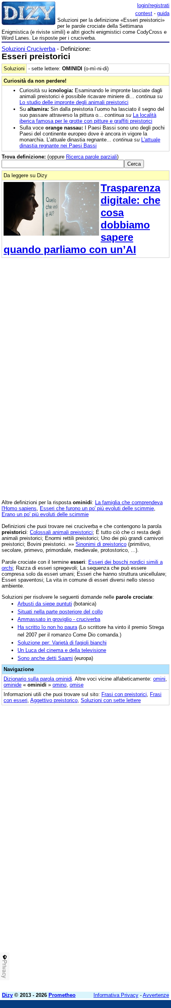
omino (59, 685)
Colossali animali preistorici (61, 532)
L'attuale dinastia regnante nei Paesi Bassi (89, 143)
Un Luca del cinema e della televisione (61, 650)
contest (143, 13)
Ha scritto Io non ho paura (47, 627)
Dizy (7, 995)
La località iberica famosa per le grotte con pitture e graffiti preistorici (87, 118)
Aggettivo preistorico (54, 700)
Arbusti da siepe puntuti (44, 604)
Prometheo (62, 995)
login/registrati (153, 5)
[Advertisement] (85, 900)
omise (77, 685)
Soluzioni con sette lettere (111, 700)
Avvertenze (156, 995)
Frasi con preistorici (124, 694)
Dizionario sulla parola (38, 679)
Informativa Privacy (115, 995)
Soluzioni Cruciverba (28, 48)
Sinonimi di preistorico (101, 544)
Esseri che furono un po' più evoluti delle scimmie (97, 508)
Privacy (5, 969)
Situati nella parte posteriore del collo (60, 612)
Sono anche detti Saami (45, 658)
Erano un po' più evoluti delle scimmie (45, 514)
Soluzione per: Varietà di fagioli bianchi (62, 643)
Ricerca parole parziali (91, 157)
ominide (12, 685)
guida (163, 13)
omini (159, 679)
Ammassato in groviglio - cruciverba (58, 619)
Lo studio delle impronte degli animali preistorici (73, 102)
